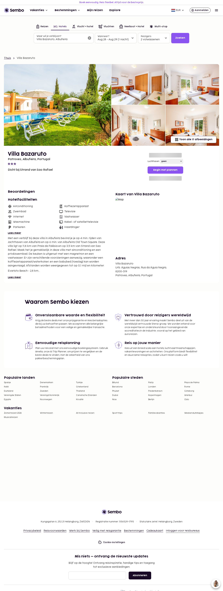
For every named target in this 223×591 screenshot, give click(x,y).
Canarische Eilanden (86, 395)
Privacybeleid (32, 530)
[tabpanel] (111, 38)
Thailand (80, 391)
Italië (6, 387)
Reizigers (146, 36)
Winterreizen (46, 413)
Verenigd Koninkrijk (49, 395)
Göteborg (189, 391)
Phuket (115, 391)
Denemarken (46, 382)
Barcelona (117, 387)
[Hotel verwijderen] (89, 38)
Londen (152, 387)
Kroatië (79, 399)
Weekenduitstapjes (193, 413)
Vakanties (37, 10)
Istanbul (188, 395)
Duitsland (8, 391)
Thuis (7, 58)
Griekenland (82, 387)
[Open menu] (216, 10)
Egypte (7, 399)
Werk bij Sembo (79, 530)
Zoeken (180, 38)
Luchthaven (153, 161)
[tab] (42, 26)
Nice (114, 399)
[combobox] (61, 39)
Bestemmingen (66, 10)
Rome (187, 387)
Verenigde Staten (12, 395)
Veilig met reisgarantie (106, 530)
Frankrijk (44, 387)
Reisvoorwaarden (55, 530)
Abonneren (140, 575)
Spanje (7, 382)
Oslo (186, 399)
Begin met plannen (165, 170)
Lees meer (14, 233)
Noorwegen (46, 399)
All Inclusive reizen (85, 413)
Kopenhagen (154, 395)
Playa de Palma (191, 382)
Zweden (44, 391)
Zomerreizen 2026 (13, 413)
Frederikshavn (155, 391)
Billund (115, 382)
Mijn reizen (95, 10)
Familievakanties (156, 413)
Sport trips (117, 413)
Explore (114, 10)
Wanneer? (103, 36)
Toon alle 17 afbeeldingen (195, 139)
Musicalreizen (11, 417)
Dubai (115, 395)
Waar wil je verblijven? (49, 36)
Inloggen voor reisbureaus (183, 530)
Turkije (79, 382)
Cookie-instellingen (114, 542)
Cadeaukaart (154, 530)
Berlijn (151, 399)
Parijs (150, 382)
